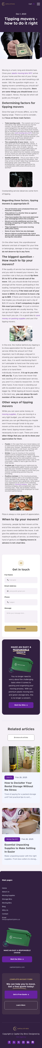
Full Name (8, 575)
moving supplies (9, 414)
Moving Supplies (8, 895)
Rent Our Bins (21, 705)
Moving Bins (7, 903)
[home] (9, 4)
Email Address (10, 586)
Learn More (20, 1005)
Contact (5, 914)
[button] (32, 4)
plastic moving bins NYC (22, 73)
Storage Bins (7, 899)
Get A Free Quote (21, 994)
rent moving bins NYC (23, 133)
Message (7, 608)
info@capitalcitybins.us (11, 919)
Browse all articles (21, 737)
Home (4, 888)
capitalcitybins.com (17, 967)
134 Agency (21, 1037)
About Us (5, 892)
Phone (7, 597)
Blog (4, 906)
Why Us (5, 910)
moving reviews (21, 484)
